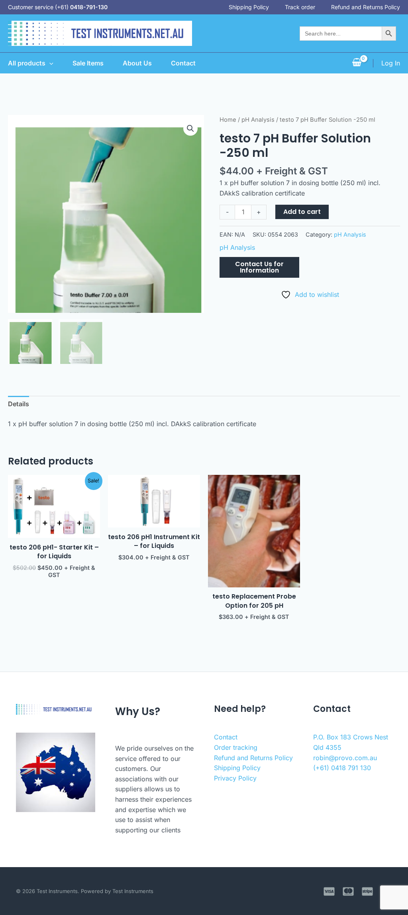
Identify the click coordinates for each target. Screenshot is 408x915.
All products (26, 63)
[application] (49, 63)
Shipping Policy (249, 7)
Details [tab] (18, 404)
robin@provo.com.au (345, 758)
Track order (300, 7)
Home (228, 119)
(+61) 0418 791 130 (342, 768)
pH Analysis (258, 119)
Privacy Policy (235, 778)
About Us (137, 63)
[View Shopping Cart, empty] (356, 63)
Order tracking (235, 747)
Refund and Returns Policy (365, 7)
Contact (183, 63)
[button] (190, 128)
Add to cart (302, 211)
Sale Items (88, 63)
